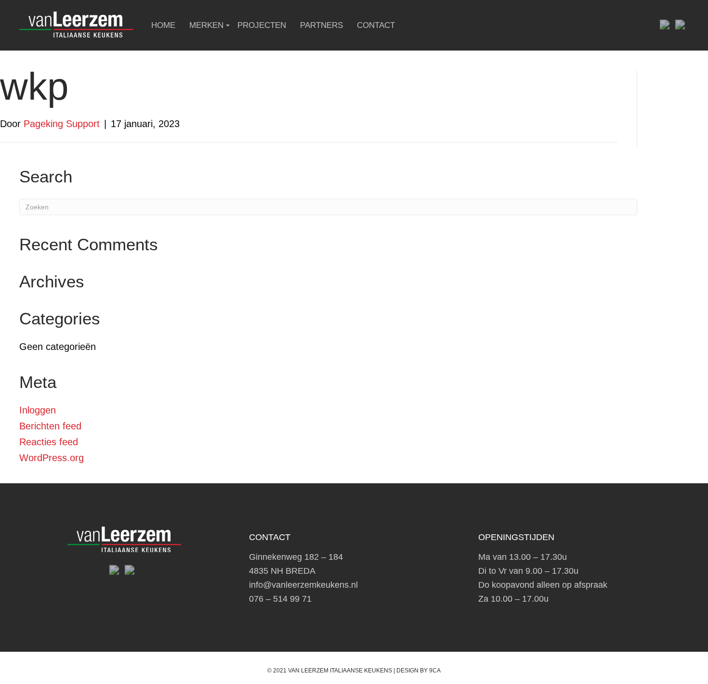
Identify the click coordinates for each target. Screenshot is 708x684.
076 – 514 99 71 (280, 599)
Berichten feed (50, 426)
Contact (376, 25)
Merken (206, 25)
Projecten (261, 25)
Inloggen (37, 410)
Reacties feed (48, 442)
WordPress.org (51, 457)
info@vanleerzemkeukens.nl (303, 585)
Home (163, 25)
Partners (321, 25)
